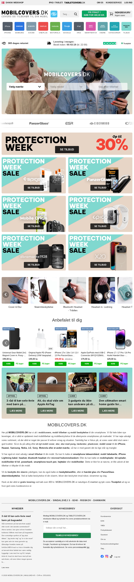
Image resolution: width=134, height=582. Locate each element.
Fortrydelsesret (106, 530)
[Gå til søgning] (75, 14)
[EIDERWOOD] (95, 123)
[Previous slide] (5, 294)
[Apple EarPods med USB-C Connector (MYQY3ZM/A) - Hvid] (93, 338)
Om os (100, 2)
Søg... (103, 548)
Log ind (128, 2)
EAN (102, 521)
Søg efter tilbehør (108, 86)
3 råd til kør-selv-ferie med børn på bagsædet (20, 404)
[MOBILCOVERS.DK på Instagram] (106, 557)
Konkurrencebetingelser (110, 544)
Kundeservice (114, 2)
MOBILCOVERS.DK (65, 482)
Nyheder (17, 508)
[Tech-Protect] (126, 123)
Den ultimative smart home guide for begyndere (112, 404)
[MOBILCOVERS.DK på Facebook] (102, 557)
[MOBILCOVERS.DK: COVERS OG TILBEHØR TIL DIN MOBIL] (25, 13)
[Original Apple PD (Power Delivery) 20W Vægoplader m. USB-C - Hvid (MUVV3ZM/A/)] (41, 338)
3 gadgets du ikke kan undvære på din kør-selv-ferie (81, 404)
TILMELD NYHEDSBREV (67, 535)
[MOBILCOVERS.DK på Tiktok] (111, 557)
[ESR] (65, 123)
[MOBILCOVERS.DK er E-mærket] (53, 13)
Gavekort (104, 535)
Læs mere (16, 410)
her (88, 547)
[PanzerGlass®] (35, 123)
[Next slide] (128, 294)
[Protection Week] (67, 75)
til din (112, 444)
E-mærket (93, 482)
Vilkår (103, 525)
